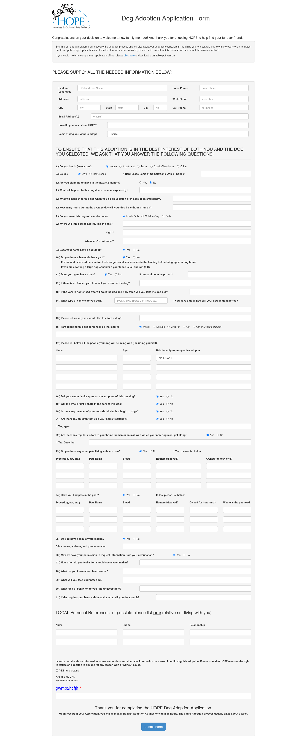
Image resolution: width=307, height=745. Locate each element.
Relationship (197, 625)
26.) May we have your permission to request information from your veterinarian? (105, 555)
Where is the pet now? (236, 502)
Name (59, 350)
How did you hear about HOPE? (77, 125)
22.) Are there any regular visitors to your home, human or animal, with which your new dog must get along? (121, 435)
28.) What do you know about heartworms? (82, 571)
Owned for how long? (219, 458)
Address (63, 99)
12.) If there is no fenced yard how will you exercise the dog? (93, 283)
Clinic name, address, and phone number (81, 546)
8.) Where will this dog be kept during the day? (84, 223)
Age (124, 350)
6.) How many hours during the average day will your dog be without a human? (104, 207)
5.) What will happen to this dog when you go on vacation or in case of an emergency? (108, 198)
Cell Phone (179, 107)
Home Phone (180, 88)
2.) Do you (62, 174)
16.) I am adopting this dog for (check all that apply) (87, 326)
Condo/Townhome (164, 166)
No (154, 182)
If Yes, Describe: (65, 442)
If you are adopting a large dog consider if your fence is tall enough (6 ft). (105, 267)
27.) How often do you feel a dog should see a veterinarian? (92, 562)
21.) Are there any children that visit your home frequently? (92, 418)
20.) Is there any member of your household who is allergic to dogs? (97, 411)
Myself (146, 326)
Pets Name (95, 458)
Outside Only (152, 216)
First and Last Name (64, 89)
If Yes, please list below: (187, 451)
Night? (111, 232)
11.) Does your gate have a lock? (76, 274)
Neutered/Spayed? (167, 458)
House (113, 166)
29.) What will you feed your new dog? (79, 580)
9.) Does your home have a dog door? (79, 250)
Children (175, 326)
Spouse (160, 326)
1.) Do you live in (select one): (74, 166)
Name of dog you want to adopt (77, 134)
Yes (145, 182)
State (109, 107)
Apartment (129, 166)
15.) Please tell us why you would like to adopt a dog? (89, 318)
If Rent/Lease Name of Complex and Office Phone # (154, 174)
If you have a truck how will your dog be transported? (205, 300)
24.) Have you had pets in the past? (77, 495)
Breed (126, 458)
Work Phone (180, 99)
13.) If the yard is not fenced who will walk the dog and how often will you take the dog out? (112, 292)
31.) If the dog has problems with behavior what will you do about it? (97, 597)
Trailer (144, 166)
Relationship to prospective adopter (178, 350)
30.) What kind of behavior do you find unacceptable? (88, 588)
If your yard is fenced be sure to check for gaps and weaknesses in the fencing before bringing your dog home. (129, 262)
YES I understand (69, 670)
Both (168, 216)
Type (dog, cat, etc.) (68, 458)
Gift (188, 326)
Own (84, 174)
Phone (127, 625)
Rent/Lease (99, 174)
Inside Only (132, 216)
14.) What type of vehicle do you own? (79, 300)
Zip (146, 107)
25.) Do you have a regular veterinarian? (80, 538)
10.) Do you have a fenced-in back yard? (80, 257)
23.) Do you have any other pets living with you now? (88, 451)
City (60, 107)
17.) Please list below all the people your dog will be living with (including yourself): (107, 343)
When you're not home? (101, 241)
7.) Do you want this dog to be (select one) (82, 216)
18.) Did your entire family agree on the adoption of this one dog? (96, 396)
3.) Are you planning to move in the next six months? (88, 182)
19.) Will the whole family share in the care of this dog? (89, 404)
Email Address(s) (68, 116)
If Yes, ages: (63, 426)
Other (184, 166)
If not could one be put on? (156, 274)
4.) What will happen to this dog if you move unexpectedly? (92, 190)
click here (129, 55)
